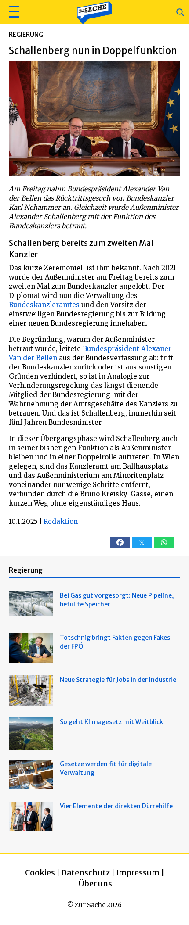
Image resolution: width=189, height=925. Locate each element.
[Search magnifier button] (180, 12)
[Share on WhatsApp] (164, 542)
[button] (13, 12)
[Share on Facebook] (120, 542)
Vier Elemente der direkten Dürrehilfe (116, 806)
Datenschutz (85, 873)
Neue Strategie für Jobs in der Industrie (118, 680)
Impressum (138, 873)
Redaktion (61, 521)
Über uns (95, 883)
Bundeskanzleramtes (44, 305)
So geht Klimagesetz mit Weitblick (111, 722)
